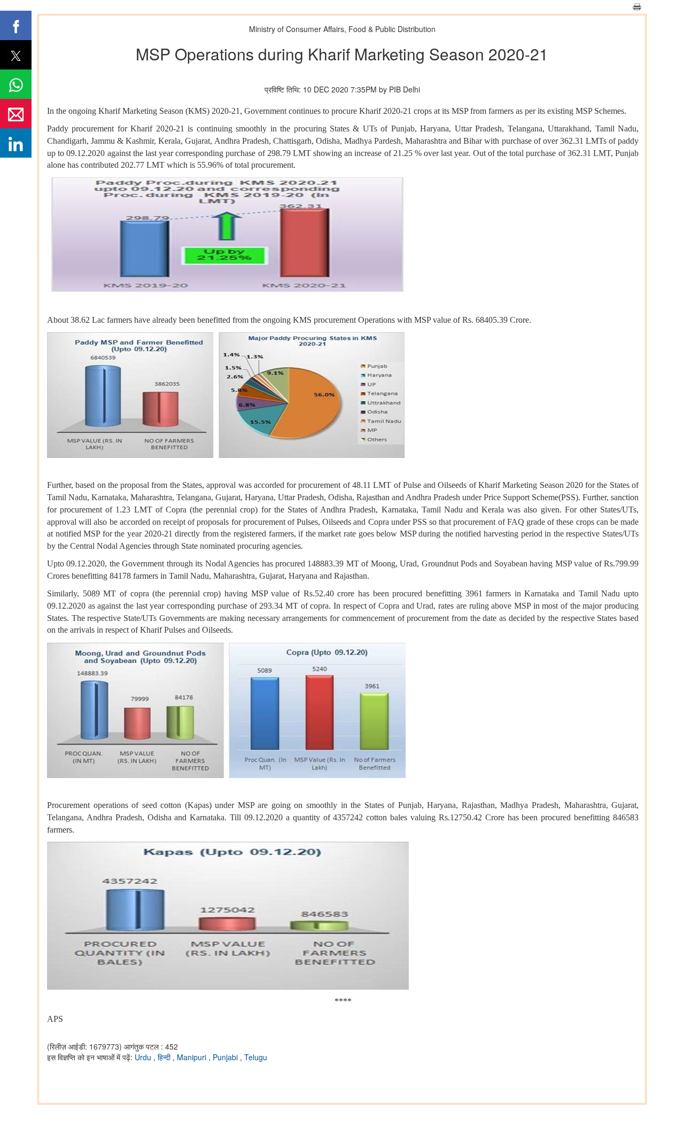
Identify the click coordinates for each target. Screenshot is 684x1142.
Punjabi (226, 1057)
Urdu (144, 1057)
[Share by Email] (16, 113)
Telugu (255, 1057)
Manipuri (192, 1057)
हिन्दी (165, 1057)
